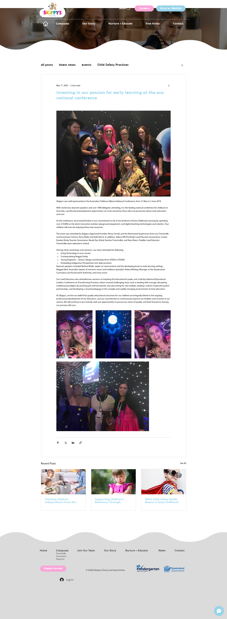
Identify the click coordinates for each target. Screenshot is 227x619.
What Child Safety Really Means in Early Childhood (162, 501)
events (86, 65)
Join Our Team (86, 550)
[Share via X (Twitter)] (65, 442)
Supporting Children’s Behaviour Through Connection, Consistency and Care (111, 501)
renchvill (61, 553)
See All (183, 463)
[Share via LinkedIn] (72, 442)
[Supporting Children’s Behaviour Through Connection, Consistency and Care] (113, 481)
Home (43, 550)
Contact (180, 550)
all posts (47, 65)
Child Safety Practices (112, 65)
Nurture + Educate (136, 550)
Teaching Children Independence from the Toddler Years (60, 501)
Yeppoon (60, 559)
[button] (182, 65)
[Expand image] (74, 334)
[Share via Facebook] (57, 442)
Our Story (110, 550)
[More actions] (169, 85)
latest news (67, 65)
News (162, 550)
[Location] (45, 24)
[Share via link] (80, 442)
